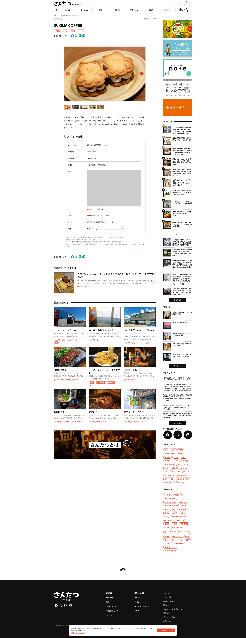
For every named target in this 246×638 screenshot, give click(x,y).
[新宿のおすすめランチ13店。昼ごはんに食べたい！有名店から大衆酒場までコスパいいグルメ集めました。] (177, 161)
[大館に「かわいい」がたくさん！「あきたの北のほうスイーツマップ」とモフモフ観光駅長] (105, 282)
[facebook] (56, 605)
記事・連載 (109, 597)
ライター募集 (167, 597)
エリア (137, 611)
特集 (107, 602)
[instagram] (65, 605)
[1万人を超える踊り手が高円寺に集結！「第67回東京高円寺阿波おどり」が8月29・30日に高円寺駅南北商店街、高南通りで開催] (177, 130)
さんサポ (138, 597)
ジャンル (109, 615)
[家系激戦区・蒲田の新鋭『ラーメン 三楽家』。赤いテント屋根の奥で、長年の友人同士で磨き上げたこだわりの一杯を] (177, 150)
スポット (138, 602)
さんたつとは (167, 593)
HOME (56, 16)
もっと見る (178, 423)
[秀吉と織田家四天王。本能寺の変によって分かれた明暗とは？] (177, 140)
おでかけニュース (112, 611)
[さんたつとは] (105, 444)
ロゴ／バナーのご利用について (172, 609)
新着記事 (109, 593)
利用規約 (166, 613)
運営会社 (166, 605)
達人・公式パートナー (142, 606)
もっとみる (178, 300)
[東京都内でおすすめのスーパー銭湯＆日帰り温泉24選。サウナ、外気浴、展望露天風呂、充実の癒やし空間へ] (177, 171)
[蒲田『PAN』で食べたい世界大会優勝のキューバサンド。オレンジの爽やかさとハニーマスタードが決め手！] (177, 182)
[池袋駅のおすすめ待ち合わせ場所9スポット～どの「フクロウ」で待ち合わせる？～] (177, 192)
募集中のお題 (139, 593)
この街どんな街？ (112, 606)
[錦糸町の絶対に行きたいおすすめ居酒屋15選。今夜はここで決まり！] (177, 213)
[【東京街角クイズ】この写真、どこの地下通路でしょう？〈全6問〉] (177, 203)
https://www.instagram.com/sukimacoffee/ (109, 229)
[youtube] (70, 605)
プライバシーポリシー (170, 617)
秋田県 (63, 16)
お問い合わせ (136, 244)
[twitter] (61, 605)
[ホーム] (56, 10)
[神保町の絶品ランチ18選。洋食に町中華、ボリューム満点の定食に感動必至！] (177, 224)
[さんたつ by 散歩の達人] (68, 3)
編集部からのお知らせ (170, 601)
